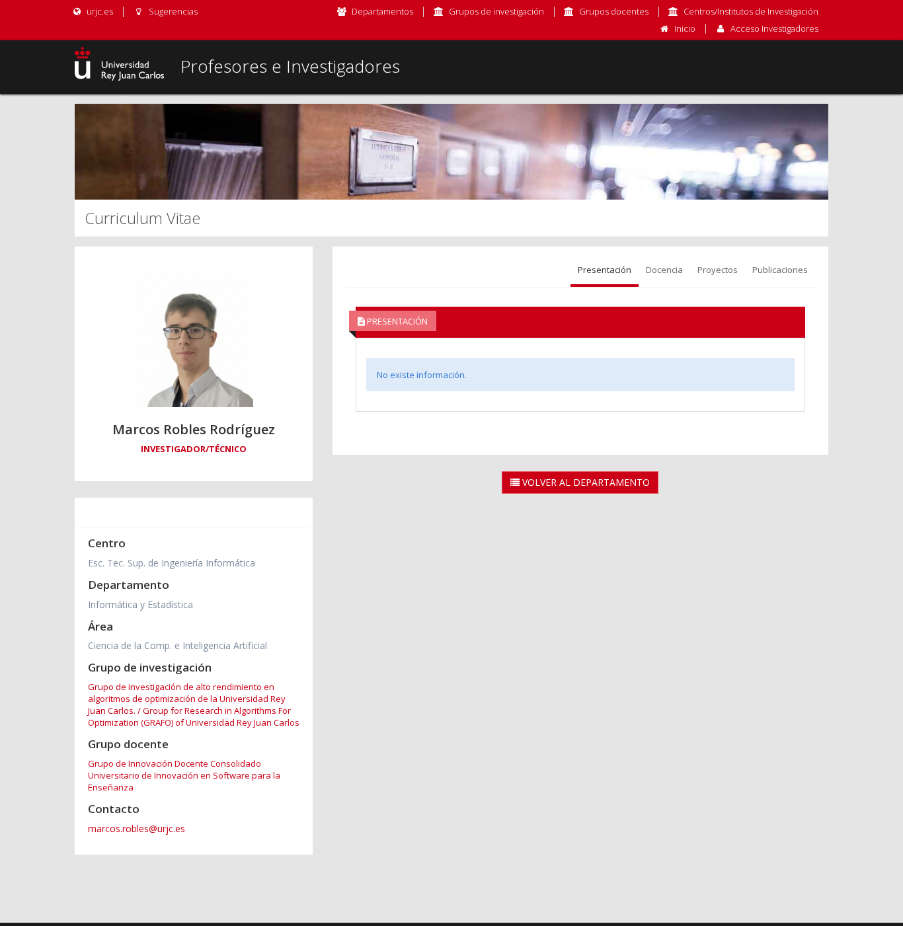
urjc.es (99, 11)
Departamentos (382, 11)
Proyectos (717, 270)
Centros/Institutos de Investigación (751, 11)
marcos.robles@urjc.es (136, 828)
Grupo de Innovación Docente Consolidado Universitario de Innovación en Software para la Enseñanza (184, 775)
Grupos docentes (613, 11)
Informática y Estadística (140, 604)
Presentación (604, 270)
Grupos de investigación (496, 11)
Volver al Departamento (585, 482)
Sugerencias (172, 11)
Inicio (684, 28)
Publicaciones (780, 270)
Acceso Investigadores (774, 28)
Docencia (664, 270)
